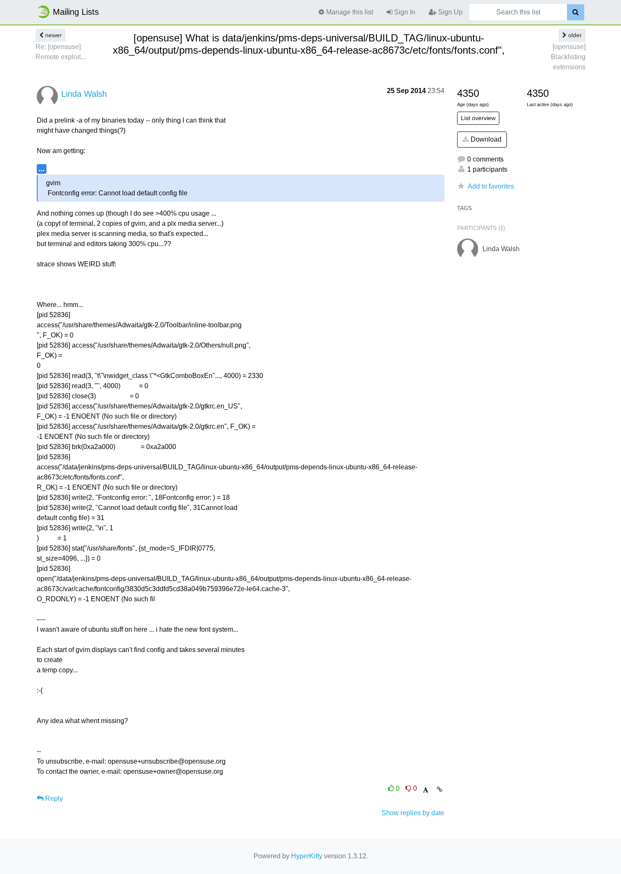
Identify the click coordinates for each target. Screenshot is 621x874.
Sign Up (449, 12)
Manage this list (348, 12)
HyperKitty (306, 856)
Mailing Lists (76, 11)
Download (485, 139)
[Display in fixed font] (425, 790)
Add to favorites (491, 186)
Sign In (403, 12)
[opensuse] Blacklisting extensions (568, 57)
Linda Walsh (84, 94)
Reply (53, 798)
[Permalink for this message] (439, 789)
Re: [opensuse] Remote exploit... (60, 51)
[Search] (575, 12)
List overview (478, 118)
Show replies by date (412, 812)
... (41, 168)
